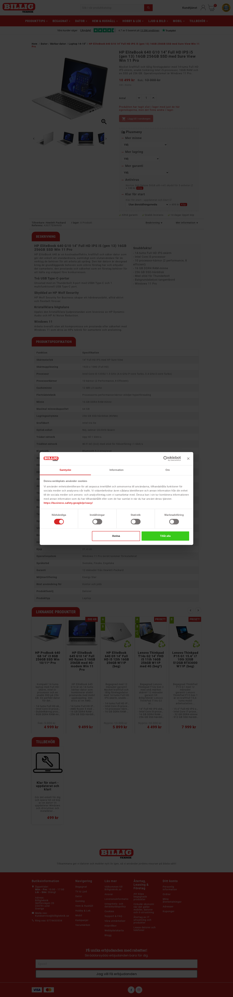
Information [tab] (116, 469)
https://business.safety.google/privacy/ (68, 502)
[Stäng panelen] (188, 458)
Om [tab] (167, 469)
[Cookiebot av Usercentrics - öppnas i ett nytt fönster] (166, 458)
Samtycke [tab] (65, 469)
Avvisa (116, 535)
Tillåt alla (165, 535)
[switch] (97, 521)
